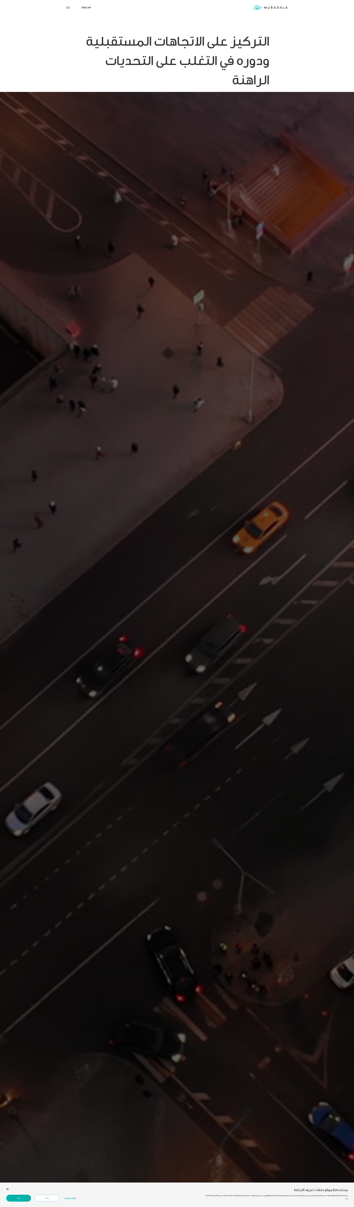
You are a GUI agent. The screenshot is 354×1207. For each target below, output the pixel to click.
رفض (47, 1198)
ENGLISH (86, 7)
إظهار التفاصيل (70, 1198)
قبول (18, 1198)
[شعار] (270, 7)
